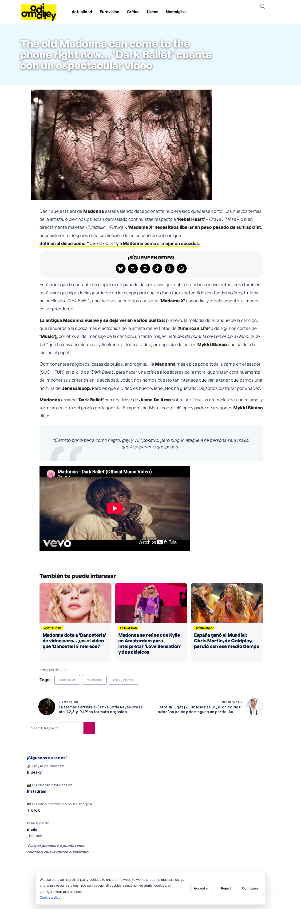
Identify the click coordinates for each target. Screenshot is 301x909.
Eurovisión (109, 11)
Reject (226, 888)
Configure (250, 888)
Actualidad (82, 11)
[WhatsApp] (182, 268)
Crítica (133, 11)
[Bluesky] (121, 268)
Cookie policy (50, 897)
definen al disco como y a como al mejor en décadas (119, 243)
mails (32, 829)
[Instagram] (145, 268)
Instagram (36, 791)
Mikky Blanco (123, 680)
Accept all (202, 888)
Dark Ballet (67, 680)
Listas (152, 11)
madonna (94, 680)
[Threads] (169, 268)
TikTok (33, 810)
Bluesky (34, 772)
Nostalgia (175, 11)
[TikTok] (157, 268)
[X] (133, 268)
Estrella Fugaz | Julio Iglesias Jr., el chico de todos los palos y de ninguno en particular (199, 709)
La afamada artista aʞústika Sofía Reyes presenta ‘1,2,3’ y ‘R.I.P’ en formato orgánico (101, 709)
